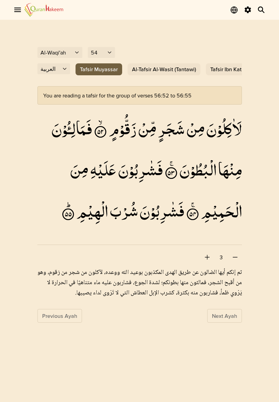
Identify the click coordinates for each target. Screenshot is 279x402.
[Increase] (207, 257)
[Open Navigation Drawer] (17, 10)
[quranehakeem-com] (43, 10)
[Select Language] (234, 10)
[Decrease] (235, 257)
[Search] (261, 10)
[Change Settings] (248, 10)
